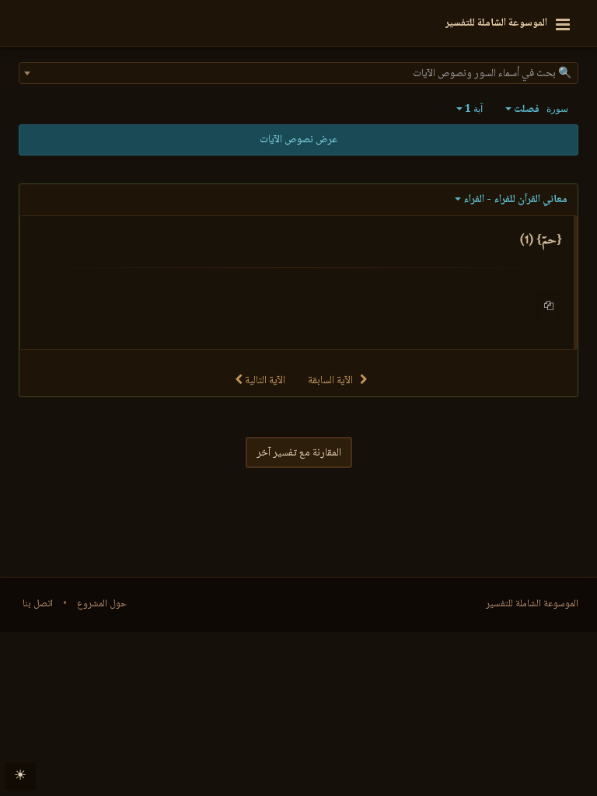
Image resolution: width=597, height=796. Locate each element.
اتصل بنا (38, 604)
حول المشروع (102, 604)
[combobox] (298, 73)
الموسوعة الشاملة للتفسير (532, 604)
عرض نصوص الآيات (298, 140)
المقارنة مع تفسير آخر (299, 453)
